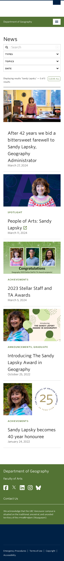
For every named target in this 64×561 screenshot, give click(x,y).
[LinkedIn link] (23, 488)
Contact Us (10, 498)
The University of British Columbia (23, 7)
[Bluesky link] (40, 488)
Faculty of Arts (12, 478)
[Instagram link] (31, 488)
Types (9, 54)
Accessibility (9, 555)
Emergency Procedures (14, 551)
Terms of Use (36, 551)
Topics (9, 61)
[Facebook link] (7, 488)
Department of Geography (17, 21)
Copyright (50, 551)
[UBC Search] (57, 4)
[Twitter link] (15, 488)
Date (8, 68)
